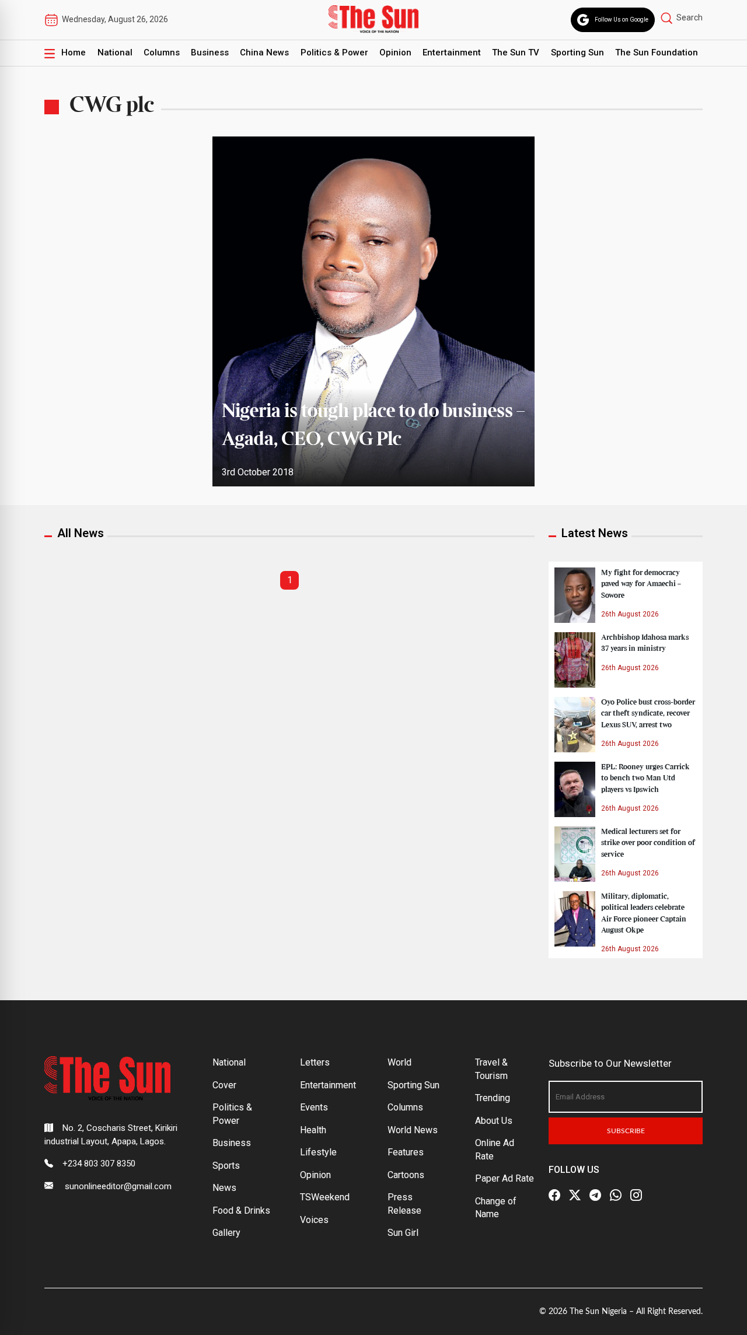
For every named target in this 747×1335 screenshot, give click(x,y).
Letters (315, 1062)
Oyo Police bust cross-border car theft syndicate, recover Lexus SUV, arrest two (648, 713)
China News (264, 52)
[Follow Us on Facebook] (554, 1195)
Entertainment (452, 52)
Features (406, 1152)
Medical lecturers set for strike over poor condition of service (648, 842)
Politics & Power (334, 52)
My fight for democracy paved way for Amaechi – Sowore (641, 583)
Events (314, 1107)
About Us (493, 1120)
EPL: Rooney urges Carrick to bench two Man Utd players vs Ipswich (645, 778)
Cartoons (406, 1174)
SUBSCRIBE (626, 1130)
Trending (492, 1097)
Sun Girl (403, 1232)
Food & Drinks (241, 1210)
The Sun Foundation (656, 52)
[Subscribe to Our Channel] (595, 1195)
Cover (224, 1085)
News (224, 1187)
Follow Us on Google (621, 19)
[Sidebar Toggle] (49, 53)
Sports (226, 1165)
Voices (314, 1219)
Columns (162, 52)
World (399, 1062)
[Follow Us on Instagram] (636, 1195)
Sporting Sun (577, 52)
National (114, 52)
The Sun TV (515, 52)
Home (73, 52)
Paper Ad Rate (504, 1178)
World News (413, 1130)
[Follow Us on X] (575, 1195)
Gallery (226, 1232)
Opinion (395, 52)
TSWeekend (325, 1197)
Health (313, 1130)
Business (210, 52)
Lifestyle (318, 1152)
